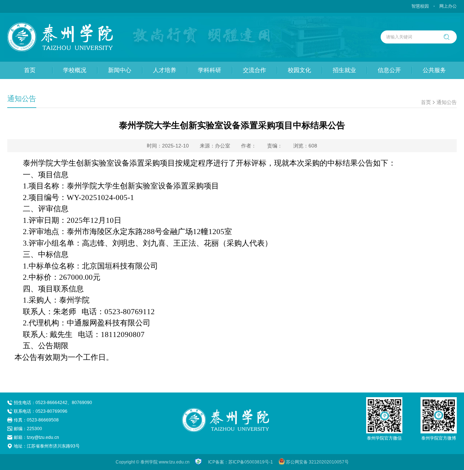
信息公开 (389, 70)
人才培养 (164, 70)
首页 (30, 70)
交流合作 (254, 70)
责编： (274, 146)
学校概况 (74, 70)
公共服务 (434, 70)
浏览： (305, 146)
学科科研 (209, 70)
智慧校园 (420, 6)
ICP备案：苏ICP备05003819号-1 (240, 462)
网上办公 (448, 6)
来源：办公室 (215, 146)
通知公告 (446, 102)
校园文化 (299, 70)
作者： (248, 146)
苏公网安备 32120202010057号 (317, 462)
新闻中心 (119, 70)
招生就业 (344, 70)
